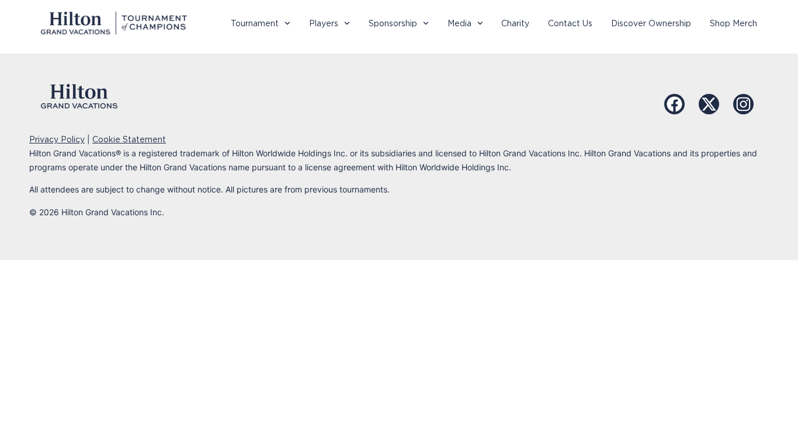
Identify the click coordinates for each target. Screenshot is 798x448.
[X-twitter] (709, 104)
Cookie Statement (129, 139)
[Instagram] (743, 104)
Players (323, 23)
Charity (515, 23)
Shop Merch (733, 23)
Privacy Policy (57, 139)
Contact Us (570, 23)
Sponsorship (393, 23)
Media (459, 23)
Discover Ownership (651, 23)
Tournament (255, 23)
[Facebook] (674, 104)
